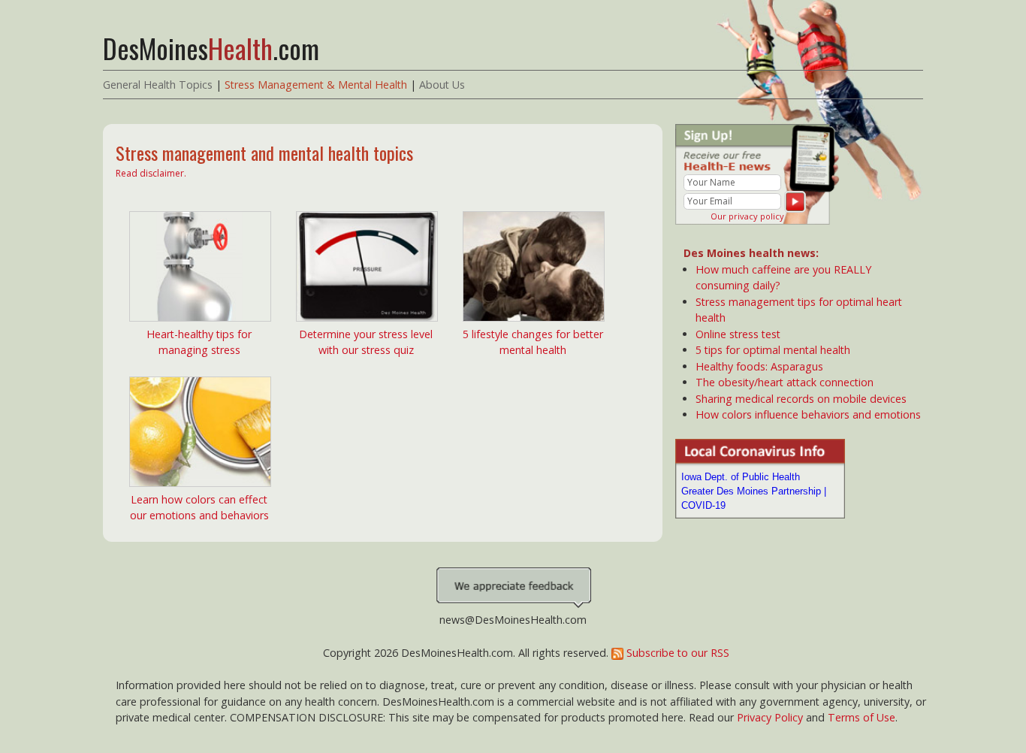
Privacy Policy (770, 717)
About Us (442, 84)
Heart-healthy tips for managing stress (199, 342)
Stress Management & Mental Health (316, 84)
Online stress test (738, 334)
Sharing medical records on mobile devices (801, 399)
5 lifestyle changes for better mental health (533, 342)
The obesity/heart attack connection (785, 382)
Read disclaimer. (151, 173)
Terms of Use (861, 717)
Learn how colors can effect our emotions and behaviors (199, 507)
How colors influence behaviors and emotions (808, 414)
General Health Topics (158, 84)
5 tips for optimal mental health (773, 350)
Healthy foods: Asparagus (759, 366)
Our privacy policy (747, 216)
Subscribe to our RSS (676, 653)
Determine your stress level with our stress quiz (366, 342)
